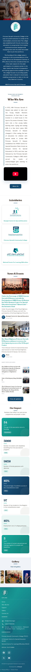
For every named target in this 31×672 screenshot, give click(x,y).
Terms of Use (14, 669)
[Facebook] (4, 653)
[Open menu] (27, 4)
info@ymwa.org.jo (10, 621)
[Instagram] (9, 653)
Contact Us (5, 613)
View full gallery (15, 567)
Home (3, 602)
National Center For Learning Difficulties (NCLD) (15, 644)
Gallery (4, 610)
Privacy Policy (5, 669)
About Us (15, 186)
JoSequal (19, 666)
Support (4, 607)
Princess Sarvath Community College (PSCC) (15, 636)
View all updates (15, 399)
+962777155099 (9, 624)
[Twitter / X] (4, 658)
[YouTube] (9, 658)
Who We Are (5, 605)
